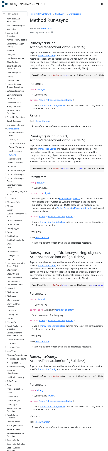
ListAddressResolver (16, 339)
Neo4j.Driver (60, 14)
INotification (12, 236)
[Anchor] (88, 47)
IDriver (10, 206)
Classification (13, 62)
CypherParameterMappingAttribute (74, 208)
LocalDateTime (13, 347)
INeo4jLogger (13, 228)
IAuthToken (12, 166)
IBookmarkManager (15, 174)
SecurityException (15, 425)
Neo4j (43, 28)
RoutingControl (13, 421)
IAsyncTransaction (15, 162)
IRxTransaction (13, 300)
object (47, 193)
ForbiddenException (16, 117)
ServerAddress (13, 429)
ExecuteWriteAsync (17, 147)
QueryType (12, 404)
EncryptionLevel (14, 106)
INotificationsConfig (15, 240)
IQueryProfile (13, 255)
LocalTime (11, 351)
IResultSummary (14, 277)
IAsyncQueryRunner (16, 125)
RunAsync (13, 155)
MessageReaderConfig (17, 355)
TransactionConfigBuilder (60, 99)
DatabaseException (15, 91)
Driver (49, 28)
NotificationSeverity (15, 377)
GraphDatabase (14, 121)
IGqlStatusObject (14, 220)
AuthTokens (12, 29)
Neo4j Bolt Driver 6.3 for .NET (27, 4)
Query (9, 392)
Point (9, 385)
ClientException (14, 72)
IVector (10, 318)
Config (10, 76)
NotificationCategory (16, 366)
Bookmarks (12, 50)
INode (9, 232)
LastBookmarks (15, 151)
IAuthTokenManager (16, 170)
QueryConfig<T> (14, 400)
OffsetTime (12, 381)
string (40, 89)
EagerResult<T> (14, 102)
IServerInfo (12, 310)
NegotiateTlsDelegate (16, 359)
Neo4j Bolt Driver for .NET (41, 14)
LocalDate (11, 343)
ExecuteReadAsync (17, 143)
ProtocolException (15, 389)
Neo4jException (14, 363)
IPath (9, 244)
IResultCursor (13, 274)
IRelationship (13, 270)
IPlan (9, 247)
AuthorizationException (17, 40)
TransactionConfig (47, 55)
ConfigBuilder (13, 80)
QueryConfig (12, 396)
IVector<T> (11, 322)
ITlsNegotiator (13, 314)
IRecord (10, 259)
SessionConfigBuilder (16, 444)
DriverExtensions (14, 95)
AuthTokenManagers (16, 25)
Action (42, 99)
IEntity (10, 210)
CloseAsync (14, 139)
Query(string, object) (69, 198)
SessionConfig (15, 159)
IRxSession (11, 296)
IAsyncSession (13, 128)
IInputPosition (13, 224)
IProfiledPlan (12, 251)
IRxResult (11, 288)
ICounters (11, 198)
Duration (11, 98)
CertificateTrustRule (15, 58)
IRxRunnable (12, 292)
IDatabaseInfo (13, 202)
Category (11, 54)
